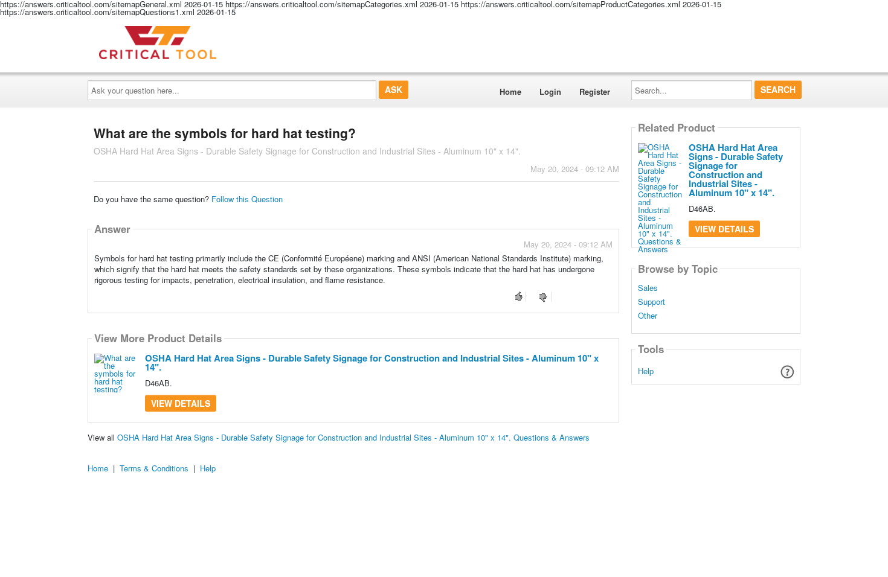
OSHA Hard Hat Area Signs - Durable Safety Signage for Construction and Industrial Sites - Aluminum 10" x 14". (372, 362)
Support (651, 302)
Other (647, 315)
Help (646, 371)
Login (550, 91)
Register (594, 91)
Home (510, 91)
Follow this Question (247, 199)
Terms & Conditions (154, 468)
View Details (180, 403)
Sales (648, 288)
